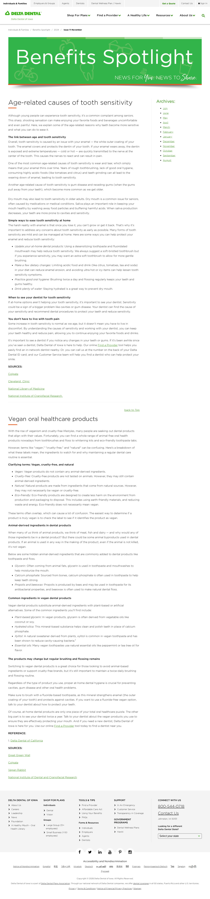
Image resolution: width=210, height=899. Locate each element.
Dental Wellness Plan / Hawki (106, 3)
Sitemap (137, 888)
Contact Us (168, 813)
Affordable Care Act (92, 809)
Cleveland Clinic (19, 381)
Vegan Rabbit (17, 770)
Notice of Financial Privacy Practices (114, 888)
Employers (87, 832)
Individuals (87, 828)
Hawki (120, 831)
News (14, 817)
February (168, 131)
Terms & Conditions (86, 888)
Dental (50, 810)
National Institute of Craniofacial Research (35, 395)
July (165, 108)
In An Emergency (126, 805)
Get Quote (168, 3)
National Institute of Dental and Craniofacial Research (42, 777)
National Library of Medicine (26, 388)
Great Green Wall (19, 755)
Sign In (203, 3)
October (167, 150)
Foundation (17, 821)
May (165, 117)
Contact (187, 3)
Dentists (80, 3)
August (167, 160)
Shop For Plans (77, 15)
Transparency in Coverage (130, 813)
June (165, 113)
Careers (15, 809)
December (169, 141)
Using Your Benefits (92, 813)
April (165, 122)
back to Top (132, 410)
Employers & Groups (44, 3)
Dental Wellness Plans (128, 827)
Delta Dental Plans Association (55, 883)
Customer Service (126, 809)
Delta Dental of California (26, 740)
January (167, 136)
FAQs (84, 817)
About (186, 15)
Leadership (16, 813)
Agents (65, 3)
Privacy (72, 888)
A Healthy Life (137, 15)
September (169, 155)
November (169, 146)
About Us (16, 805)
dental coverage (141, 883)
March (166, 127)
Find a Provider (107, 15)
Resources (163, 15)
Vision (50, 814)
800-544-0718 (171, 806)
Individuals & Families (15, 3)
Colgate (13, 374)
